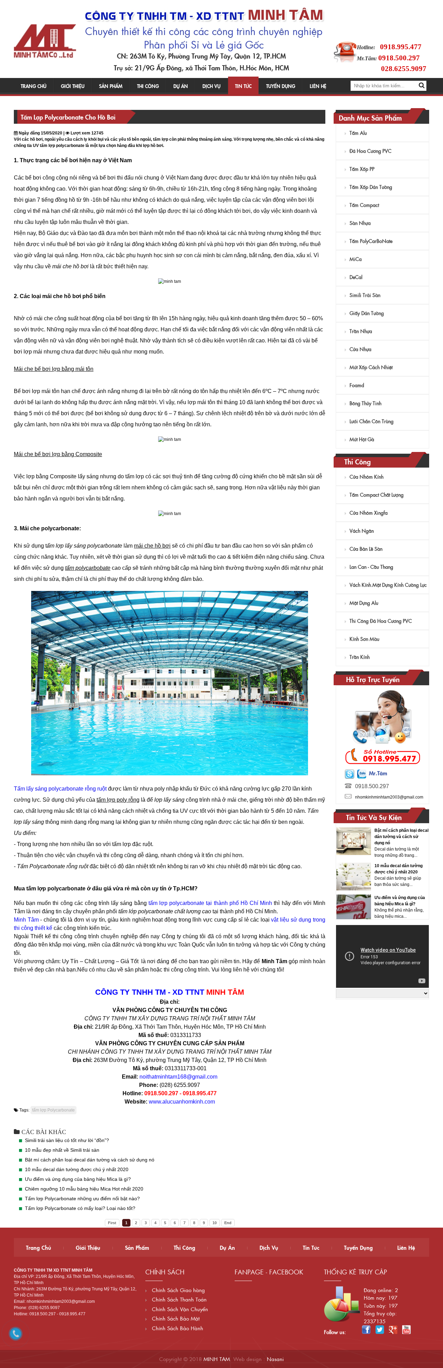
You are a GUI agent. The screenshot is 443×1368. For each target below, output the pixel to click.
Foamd (357, 385)
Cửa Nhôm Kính (366, 476)
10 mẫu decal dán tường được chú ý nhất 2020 (76, 1169)
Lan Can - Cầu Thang (371, 566)
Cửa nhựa (360, 349)
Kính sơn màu (364, 638)
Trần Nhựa (361, 331)
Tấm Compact (364, 204)
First (112, 1223)
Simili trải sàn (365, 294)
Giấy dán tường (367, 313)
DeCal (356, 276)
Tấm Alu (358, 132)
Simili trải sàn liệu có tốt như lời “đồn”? (67, 1140)
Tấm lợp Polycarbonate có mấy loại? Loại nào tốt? (80, 1208)
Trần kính (360, 656)
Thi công (148, 85)
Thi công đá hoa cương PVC (381, 620)
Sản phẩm (111, 85)
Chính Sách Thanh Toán (178, 1299)
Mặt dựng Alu (364, 602)
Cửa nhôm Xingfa (369, 512)
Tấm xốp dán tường (371, 186)
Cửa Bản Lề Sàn (366, 548)
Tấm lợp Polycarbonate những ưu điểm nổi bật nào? (82, 1198)
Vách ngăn (362, 530)
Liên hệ (318, 85)
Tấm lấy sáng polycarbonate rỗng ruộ (59, 789)
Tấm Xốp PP (362, 168)
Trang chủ (33, 85)
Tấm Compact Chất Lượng (377, 494)
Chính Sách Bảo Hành (176, 1328)
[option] (382, 844)
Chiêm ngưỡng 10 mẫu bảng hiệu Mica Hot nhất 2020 (84, 1189)
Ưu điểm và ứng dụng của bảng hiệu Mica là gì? (78, 1179)
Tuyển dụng (280, 85)
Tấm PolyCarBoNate (371, 240)
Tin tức (243, 85)
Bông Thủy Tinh (365, 403)
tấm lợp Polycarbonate (53, 1110)
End (228, 1223)
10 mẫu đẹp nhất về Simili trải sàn (62, 1150)
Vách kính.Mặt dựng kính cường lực (388, 584)
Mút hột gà (362, 439)
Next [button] (423, 871)
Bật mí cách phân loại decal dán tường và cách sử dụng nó (89, 1159)
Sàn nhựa (360, 222)
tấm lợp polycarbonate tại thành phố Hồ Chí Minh (210, 903)
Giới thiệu (72, 85)
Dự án (180, 85)
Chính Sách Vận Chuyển (179, 1309)
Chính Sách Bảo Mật (175, 1318)
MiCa (356, 258)
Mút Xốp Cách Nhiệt (371, 367)
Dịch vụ (211, 85)
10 (215, 1223)
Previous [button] (342, 871)
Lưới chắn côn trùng (372, 421)
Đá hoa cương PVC (370, 150)
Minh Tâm (26, 920)
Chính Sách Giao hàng (177, 1289)
